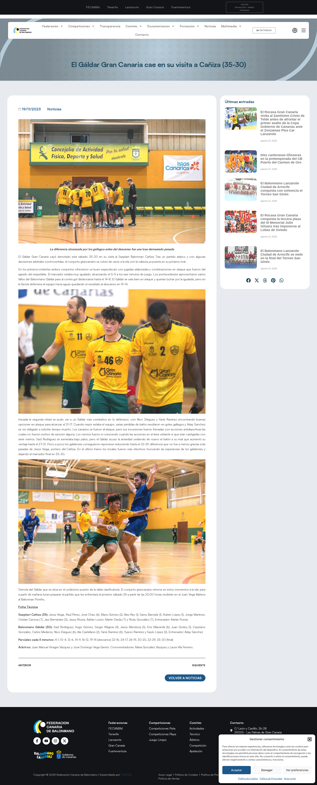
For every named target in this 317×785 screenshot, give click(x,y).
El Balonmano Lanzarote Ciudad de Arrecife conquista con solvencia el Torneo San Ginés (281, 188)
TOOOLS (126, 774)
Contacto (142, 34)
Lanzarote (132, 7)
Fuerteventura (180, 7)
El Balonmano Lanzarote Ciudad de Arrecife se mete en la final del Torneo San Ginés (281, 256)
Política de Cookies (248, 778)
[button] (309, 739)
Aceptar (236, 770)
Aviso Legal (290, 778)
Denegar (267, 770)
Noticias (210, 26)
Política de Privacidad (271, 778)
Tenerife (112, 7)
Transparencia (110, 26)
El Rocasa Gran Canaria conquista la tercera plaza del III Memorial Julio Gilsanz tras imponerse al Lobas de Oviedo (280, 222)
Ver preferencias (297, 770)
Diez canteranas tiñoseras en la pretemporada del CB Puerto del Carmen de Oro (281, 158)
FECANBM (93, 7)
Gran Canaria (155, 7)
